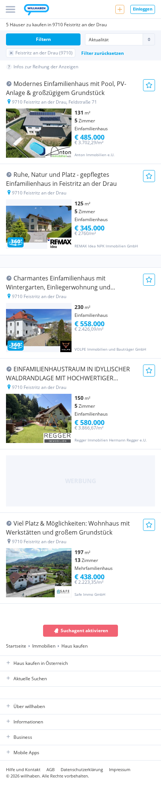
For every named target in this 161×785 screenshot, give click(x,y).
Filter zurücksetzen (102, 53)
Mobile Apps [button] (26, 752)
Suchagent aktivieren (84, 630)
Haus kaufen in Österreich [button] (40, 663)
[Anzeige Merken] (149, 85)
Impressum (119, 769)
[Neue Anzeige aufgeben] (119, 9)
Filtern (43, 39)
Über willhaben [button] (29, 706)
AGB (50, 769)
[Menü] (10, 9)
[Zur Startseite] (36, 10)
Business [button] (22, 737)
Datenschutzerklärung (82, 769)
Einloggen (142, 9)
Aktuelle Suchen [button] (30, 678)
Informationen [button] (28, 722)
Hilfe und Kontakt (23, 769)
